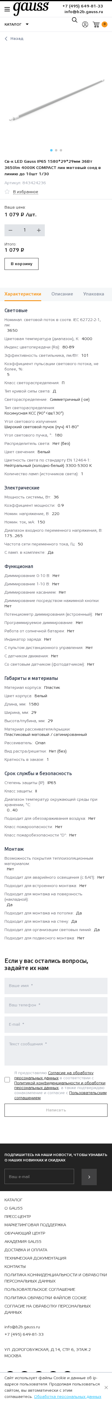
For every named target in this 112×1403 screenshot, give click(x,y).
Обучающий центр (24, 1233)
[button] (51, 150)
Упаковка (93, 294)
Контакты (15, 1266)
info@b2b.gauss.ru (84, 12)
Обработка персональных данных (67, 1396)
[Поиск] (75, 20)
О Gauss (13, 1208)
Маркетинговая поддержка (35, 1225)
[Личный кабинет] (85, 24)
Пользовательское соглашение (39, 1289)
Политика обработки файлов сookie (45, 1298)
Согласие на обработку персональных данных (53, 1075)
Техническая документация (35, 1258)
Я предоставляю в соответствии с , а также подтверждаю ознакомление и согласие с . (60, 1085)
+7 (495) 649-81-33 (82, 6)
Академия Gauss (23, 1241)
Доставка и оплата (25, 1250)
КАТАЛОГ (13, 1200)
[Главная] (28, 9)
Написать (56, 1110)
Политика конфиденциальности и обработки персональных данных (55, 1278)
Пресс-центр (17, 1216)
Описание (62, 294)
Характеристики (22, 294)
